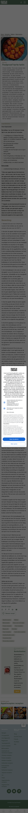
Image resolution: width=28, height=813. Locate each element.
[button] (14, 412)
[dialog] (14, 406)
